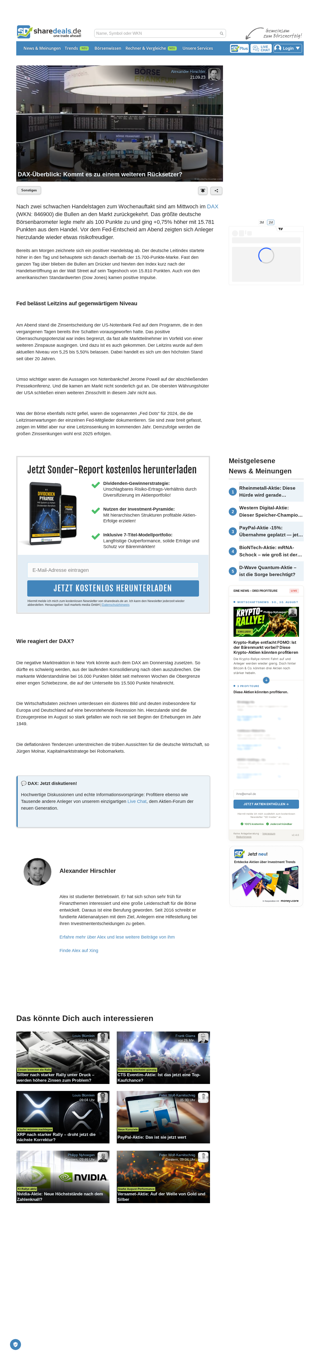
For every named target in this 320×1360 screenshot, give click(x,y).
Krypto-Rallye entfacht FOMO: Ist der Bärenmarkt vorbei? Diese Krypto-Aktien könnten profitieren (266, 647)
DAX (212, 206)
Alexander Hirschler (188, 71)
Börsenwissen (107, 48)
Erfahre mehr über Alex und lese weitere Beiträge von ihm (117, 937)
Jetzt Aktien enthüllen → (266, 804)
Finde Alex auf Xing (79, 950)
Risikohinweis (244, 836)
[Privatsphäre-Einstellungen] (15, 1344)
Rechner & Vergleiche (146, 48)
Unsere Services (197, 48)
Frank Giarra (185, 1035)
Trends (71, 48)
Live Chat (137, 801)
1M (270, 222)
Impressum (268, 833)
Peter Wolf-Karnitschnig (177, 1095)
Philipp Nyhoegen (81, 1155)
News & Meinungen (42, 48)
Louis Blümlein (83, 1035)
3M (262, 222)
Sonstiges (29, 190)
